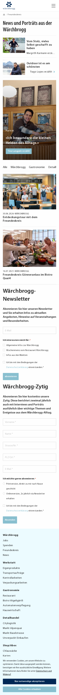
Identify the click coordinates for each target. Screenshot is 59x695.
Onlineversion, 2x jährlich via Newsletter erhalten (25, 496)
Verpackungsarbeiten (15, 583)
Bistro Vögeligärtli (13, 600)
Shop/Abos (9, 645)
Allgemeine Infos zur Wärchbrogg (22, 345)
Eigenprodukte (11, 568)
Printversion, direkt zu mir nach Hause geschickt (24, 486)
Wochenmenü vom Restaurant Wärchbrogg (27, 350)
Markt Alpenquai (12, 628)
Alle (5, 167)
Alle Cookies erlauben (29, 689)
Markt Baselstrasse (13, 633)
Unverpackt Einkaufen (15, 638)
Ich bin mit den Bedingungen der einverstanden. (25, 365)
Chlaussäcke (10, 651)
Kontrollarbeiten (12, 578)
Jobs (5, 540)
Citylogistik (9, 623)
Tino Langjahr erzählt (19, 151)
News (6, 555)
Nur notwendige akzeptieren (30, 681)
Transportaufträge (13, 573)
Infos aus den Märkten (17, 355)
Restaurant (9, 596)
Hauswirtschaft (11, 610)
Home (4, 15)
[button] (53, 5)
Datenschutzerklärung (17, 367)
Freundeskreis (11, 550)
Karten (6, 656)
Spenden (8, 545)
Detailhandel (11, 618)
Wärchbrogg (18, 167)
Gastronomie (37, 167)
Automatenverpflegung (16, 605)
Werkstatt (9, 563)
